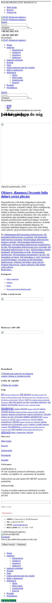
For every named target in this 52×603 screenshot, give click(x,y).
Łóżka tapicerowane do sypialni (21, 67)
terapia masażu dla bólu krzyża (33, 429)
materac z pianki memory (39, 424)
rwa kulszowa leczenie (28, 427)
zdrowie (6, 432)
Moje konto (12, 7)
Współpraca (12, 87)
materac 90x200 (21, 409)
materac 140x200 (33, 409)
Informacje (11, 72)
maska (38, 405)
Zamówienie (17, 80)
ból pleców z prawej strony (9, 400)
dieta (10, 402)
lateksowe (16, 57)
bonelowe (16, 55)
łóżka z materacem (15, 70)
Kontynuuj (21, 544)
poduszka (4, 427)
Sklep (14, 75)
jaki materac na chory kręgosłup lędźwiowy (30, 402)
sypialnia (18, 429)
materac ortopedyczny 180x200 (30, 422)
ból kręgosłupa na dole (21, 252)
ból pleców (25, 394)
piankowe (16, 52)
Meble (9, 286)
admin (7, 234)
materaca (11, 412)
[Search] (31, 28)
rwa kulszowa (14, 427)
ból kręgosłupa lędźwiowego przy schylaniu (27, 247)
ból (2, 394)
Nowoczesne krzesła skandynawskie (19, 289)
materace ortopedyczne (17, 414)
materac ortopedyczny (33, 417)
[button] (4, 22)
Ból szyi (21, 400)
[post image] (26, 154)
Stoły (9, 65)
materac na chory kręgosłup (12, 417)
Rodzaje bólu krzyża (10, 264)
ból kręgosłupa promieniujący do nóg (29, 254)
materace (10, 47)
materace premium (15, 60)
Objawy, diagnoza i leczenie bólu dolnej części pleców (24, 194)
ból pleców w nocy (43, 397)
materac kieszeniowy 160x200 (39, 414)
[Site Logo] (13, 18)
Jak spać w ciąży (23, 405)
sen (13, 429)
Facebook (5, 537)
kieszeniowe (17, 50)
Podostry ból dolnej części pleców (29, 262)
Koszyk (10, 10)
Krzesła (10, 62)
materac (7, 408)
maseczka (32, 405)
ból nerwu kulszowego (12, 395)
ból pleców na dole (38, 395)
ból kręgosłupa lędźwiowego (30, 234)
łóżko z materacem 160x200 (22, 432)
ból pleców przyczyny (29, 397)
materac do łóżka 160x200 (36, 412)
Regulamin (6, 455)
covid (27, 400)
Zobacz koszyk (8, 544)
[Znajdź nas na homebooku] (17, 376)
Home (9, 45)
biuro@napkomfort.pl (20, 525)
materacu (26, 424)
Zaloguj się (11, 12)
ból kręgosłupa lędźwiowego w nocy (26, 248)
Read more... (6, 269)
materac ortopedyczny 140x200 (26, 419)
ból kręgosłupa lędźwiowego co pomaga (24, 235)
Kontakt (10, 85)
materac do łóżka (21, 412)
